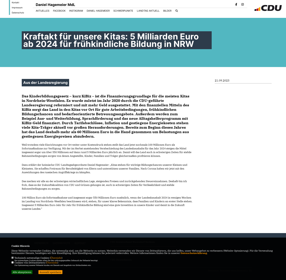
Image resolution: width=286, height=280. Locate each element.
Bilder (167, 11)
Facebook (59, 11)
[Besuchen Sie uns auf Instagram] (242, 4)
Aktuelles (42, 11)
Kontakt (15, 2)
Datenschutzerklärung (194, 253)
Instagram (76, 11)
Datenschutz (18, 12)
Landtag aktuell (148, 11)
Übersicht (56, 257)
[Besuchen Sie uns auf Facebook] (236, 4)
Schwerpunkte (123, 11)
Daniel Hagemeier (98, 11)
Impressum (17, 7)
